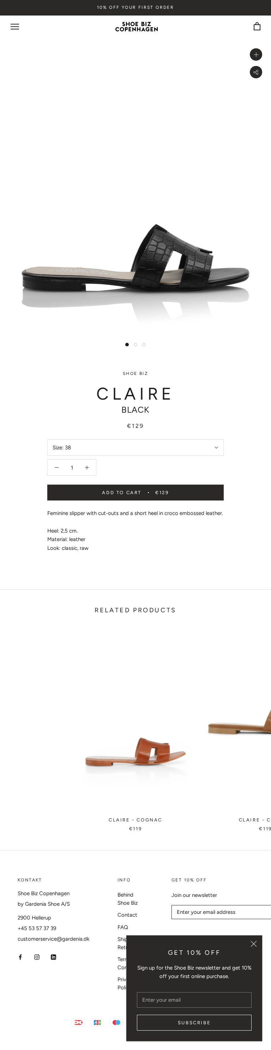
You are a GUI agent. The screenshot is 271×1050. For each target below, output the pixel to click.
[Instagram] (37, 956)
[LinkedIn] (53, 956)
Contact (127, 915)
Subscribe (194, 1022)
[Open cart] (257, 27)
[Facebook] (20, 956)
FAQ (123, 927)
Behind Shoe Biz (128, 899)
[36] (135, 719)
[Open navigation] (15, 27)
